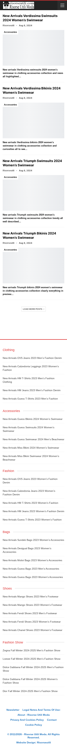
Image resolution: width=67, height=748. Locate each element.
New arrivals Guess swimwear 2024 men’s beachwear (33, 439)
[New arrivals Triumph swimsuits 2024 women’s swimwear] (33, 193)
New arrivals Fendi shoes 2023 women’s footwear (32, 621)
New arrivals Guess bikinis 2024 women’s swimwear (33, 419)
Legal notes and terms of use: (42, 709)
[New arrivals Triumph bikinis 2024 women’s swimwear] (33, 265)
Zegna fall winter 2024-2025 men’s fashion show (31, 650)
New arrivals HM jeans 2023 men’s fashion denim (32, 390)
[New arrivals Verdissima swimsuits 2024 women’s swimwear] (33, 48)
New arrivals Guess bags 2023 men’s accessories (31, 568)
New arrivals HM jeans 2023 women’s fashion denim (33, 511)
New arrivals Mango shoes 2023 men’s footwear (30, 596)
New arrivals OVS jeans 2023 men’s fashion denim (32, 358)
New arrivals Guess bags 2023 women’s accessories (33, 577)
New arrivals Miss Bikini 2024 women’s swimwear (31, 447)
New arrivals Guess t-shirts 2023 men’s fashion (30, 398)
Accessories (10, 32)
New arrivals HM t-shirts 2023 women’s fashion (30, 502)
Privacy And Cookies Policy (27, 719)
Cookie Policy (33, 724)
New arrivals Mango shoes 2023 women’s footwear (32, 604)
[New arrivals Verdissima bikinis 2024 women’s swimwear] (33, 120)
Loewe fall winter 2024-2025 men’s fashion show (31, 658)
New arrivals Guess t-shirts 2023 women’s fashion (32, 519)
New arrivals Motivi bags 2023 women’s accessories (32, 560)
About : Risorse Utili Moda (34, 714)
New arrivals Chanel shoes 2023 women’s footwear (32, 630)
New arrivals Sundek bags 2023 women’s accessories (33, 540)
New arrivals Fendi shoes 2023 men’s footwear (30, 613)
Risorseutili (44, 742)
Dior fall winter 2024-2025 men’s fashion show (30, 691)
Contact (52, 719)
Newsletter (12, 709)
